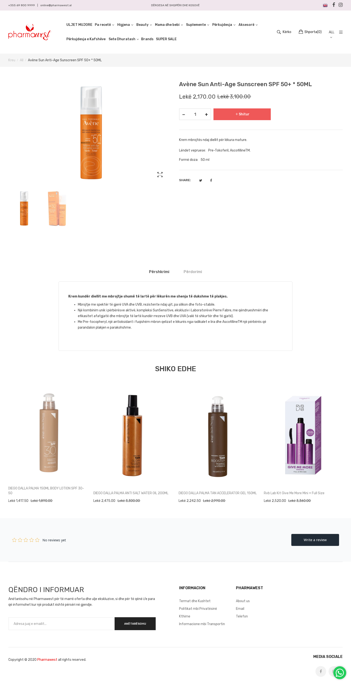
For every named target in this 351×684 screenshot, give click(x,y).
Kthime (184, 616)
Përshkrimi (159, 271)
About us (243, 601)
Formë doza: (188, 160)
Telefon (242, 616)
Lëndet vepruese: (192, 150)
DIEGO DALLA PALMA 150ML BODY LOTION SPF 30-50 (46, 490)
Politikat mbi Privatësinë (198, 609)
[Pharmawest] (29, 32)
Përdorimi (193, 271)
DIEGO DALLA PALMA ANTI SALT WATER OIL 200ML (130, 493)
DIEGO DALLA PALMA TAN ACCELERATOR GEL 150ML (218, 493)
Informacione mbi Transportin (202, 624)
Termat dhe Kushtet (195, 601)
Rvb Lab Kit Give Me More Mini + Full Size (294, 493)
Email (240, 609)
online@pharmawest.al (56, 5)
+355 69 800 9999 (21, 5)
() (313, 32)
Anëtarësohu (135, 623)
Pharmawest (47, 660)
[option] (23, 208)
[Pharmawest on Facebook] (320, 671)
